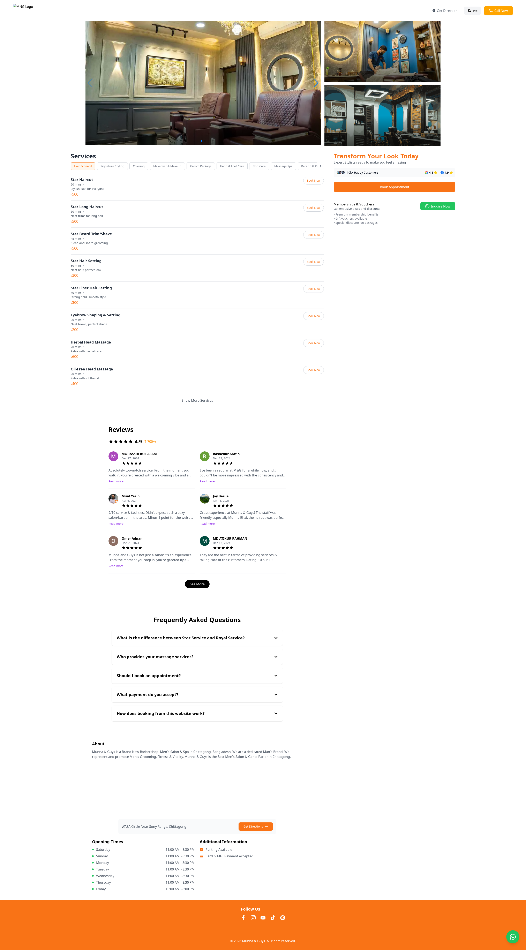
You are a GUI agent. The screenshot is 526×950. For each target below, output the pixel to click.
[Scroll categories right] (320, 166)
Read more (115, 481)
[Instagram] (253, 917)
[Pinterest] (282, 917)
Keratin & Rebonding (315, 166)
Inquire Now (440, 206)
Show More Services (197, 400)
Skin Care (259, 166)
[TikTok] (272, 917)
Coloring (139, 166)
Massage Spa (283, 166)
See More (197, 584)
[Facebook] (243, 917)
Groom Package (200, 166)
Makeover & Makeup (167, 166)
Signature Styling (112, 166)
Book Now (313, 180)
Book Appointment (394, 187)
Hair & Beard (83, 166)
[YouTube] (263, 917)
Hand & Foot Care (232, 166)
